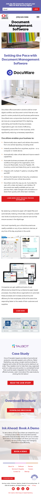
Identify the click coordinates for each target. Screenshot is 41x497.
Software (21, 466)
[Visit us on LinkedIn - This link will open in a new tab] (22, 488)
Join (36, 9)
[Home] (5, 17)
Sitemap (26, 471)
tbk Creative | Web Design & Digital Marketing (20, 493)
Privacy (34, 485)
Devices (30, 466)
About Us (11, 466)
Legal (28, 485)
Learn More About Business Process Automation (20, 199)
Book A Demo (20, 451)
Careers (30, 469)
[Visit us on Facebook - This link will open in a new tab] (13, 488)
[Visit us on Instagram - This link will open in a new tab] (18, 488)
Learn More (20, 311)
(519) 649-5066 (22, 17)
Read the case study (20, 383)
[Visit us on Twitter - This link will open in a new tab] (27, 488)
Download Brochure (20, 410)
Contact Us (16, 471)
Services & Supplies (18, 469)
